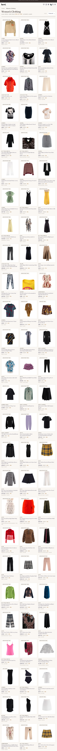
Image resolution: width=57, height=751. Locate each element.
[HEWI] (3, 4)
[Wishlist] (44, 4)
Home (3, 8)
